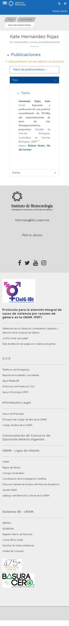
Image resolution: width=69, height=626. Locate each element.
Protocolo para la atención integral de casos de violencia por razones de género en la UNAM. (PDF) (32, 313)
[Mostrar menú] (4, 3)
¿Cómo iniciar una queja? (15, 338)
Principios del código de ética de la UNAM (24, 419)
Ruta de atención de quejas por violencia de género (29, 344)
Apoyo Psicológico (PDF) (15, 392)
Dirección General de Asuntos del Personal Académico (31, 484)
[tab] (34, 79)
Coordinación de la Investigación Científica (24, 479)
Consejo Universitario (13, 473)
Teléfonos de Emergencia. (16, 369)
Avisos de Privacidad (13, 414)
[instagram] (43, 262)
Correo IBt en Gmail (12, 540)
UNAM (5, 462)
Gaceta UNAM (9, 490)
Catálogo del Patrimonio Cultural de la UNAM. (26, 495)
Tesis (25, 93)
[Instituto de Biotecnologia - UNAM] (17, 3)
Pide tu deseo (32, 235)
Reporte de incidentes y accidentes (20, 375)
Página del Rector (11, 467)
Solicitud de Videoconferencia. (18, 545)
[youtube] (35, 262)
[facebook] (19, 262)
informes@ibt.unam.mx (32, 220)
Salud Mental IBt (10, 381)
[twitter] (27, 262)
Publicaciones (26, 54)
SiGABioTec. (8, 528)
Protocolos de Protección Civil (18, 386)
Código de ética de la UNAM (17, 425)
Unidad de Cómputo (13, 551)
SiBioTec (6, 523)
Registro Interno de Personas (17, 534)
